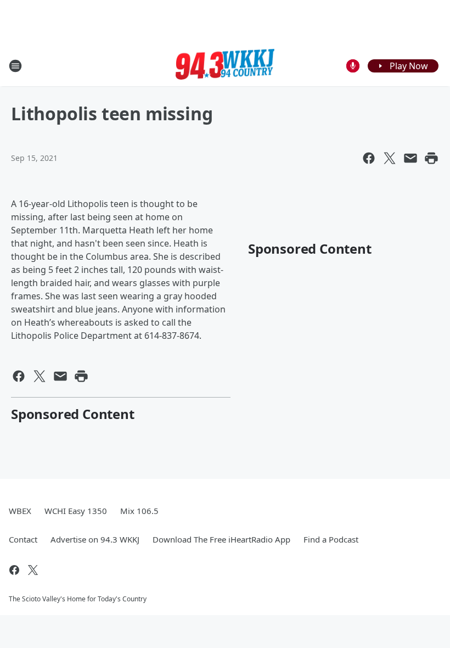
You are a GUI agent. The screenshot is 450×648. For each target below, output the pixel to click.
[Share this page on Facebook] (368, 158)
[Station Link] (225, 66)
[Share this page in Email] (410, 158)
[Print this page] (431, 158)
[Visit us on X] (33, 570)
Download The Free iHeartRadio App (221, 539)
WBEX (20, 510)
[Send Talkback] (352, 65)
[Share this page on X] (389, 158)
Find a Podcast (330, 539)
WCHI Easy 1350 (75, 510)
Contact (23, 539)
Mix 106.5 (139, 510)
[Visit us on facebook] (14, 570)
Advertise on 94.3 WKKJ (94, 539)
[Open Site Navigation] (15, 65)
